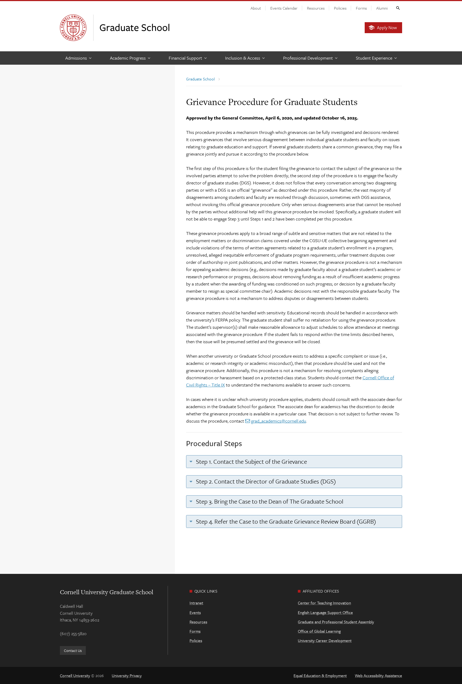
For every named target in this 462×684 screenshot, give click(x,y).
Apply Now (387, 27)
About (256, 8)
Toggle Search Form (397, 7)
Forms (361, 8)
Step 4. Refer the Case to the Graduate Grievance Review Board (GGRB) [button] (285, 521)
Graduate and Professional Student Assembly (336, 622)
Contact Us (73, 650)
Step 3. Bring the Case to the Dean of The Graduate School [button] (269, 501)
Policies (340, 8)
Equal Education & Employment (320, 675)
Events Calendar (284, 8)
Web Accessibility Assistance (378, 675)
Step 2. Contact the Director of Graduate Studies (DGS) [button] (265, 481)
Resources (316, 8)
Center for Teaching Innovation (324, 603)
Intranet (196, 603)
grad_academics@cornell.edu (278, 421)
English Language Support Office (325, 612)
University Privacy (127, 675)
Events (195, 612)
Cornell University (75, 675)
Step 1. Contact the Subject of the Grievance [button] (251, 461)
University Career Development (325, 640)
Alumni (382, 8)
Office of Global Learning (319, 631)
